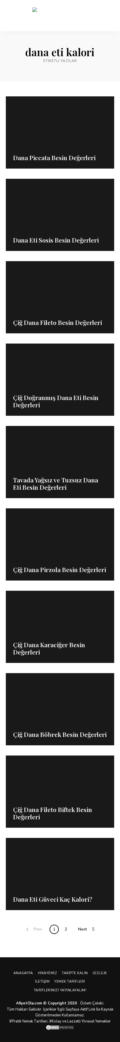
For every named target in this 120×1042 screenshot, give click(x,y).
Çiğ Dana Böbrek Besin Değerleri (60, 734)
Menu (110, 16)
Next (82, 929)
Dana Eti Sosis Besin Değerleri (56, 240)
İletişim (42, 981)
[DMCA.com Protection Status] (60, 1027)
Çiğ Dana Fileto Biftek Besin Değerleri (52, 813)
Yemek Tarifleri (69, 981)
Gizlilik (100, 973)
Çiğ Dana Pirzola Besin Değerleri (59, 569)
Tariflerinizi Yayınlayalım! (60, 990)
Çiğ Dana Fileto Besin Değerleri (57, 322)
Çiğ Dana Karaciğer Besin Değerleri (49, 648)
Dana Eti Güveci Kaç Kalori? (52, 899)
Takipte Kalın (75, 973)
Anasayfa (23, 973)
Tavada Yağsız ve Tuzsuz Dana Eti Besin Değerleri (55, 483)
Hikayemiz (47, 973)
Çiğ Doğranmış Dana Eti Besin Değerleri (55, 401)
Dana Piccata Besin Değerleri (54, 157)
